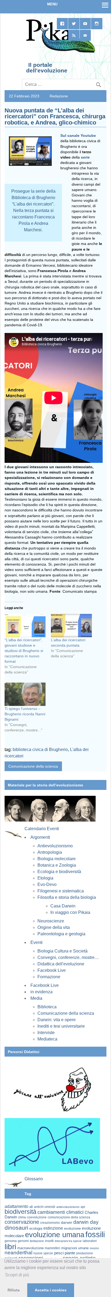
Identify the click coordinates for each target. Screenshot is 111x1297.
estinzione (53, 1228)
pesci (59, 1253)
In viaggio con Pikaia (70, 912)
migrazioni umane (75, 1248)
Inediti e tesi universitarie (61, 1026)
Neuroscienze (50, 921)
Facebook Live (51, 970)
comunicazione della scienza (69, 1217)
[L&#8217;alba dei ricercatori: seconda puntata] (71, 625)
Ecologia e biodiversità (59, 871)
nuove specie (43, 1253)
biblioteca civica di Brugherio (40, 749)
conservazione (22, 1222)
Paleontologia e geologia (61, 934)
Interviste (46, 1032)
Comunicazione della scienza (33, 766)
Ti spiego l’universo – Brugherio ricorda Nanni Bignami (25, 713)
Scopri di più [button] (17, 1275)
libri (10, 1246)
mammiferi (52, 1248)
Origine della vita (53, 927)
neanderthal (18, 1252)
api (83, 1207)
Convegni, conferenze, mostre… (68, 957)
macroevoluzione (30, 1248)
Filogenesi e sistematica (60, 891)
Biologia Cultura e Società (62, 951)
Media (36, 998)
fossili (95, 1234)
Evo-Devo (47, 884)
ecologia (35, 1228)
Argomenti (40, 837)
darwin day (86, 1222)
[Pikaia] (60, 52)
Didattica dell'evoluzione (60, 964)
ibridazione (37, 1241)
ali (31, 1207)
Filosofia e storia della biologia (66, 897)
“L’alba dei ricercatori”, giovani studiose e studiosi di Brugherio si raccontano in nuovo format (24, 651)
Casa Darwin (62, 906)
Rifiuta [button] (14, 1290)
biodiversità (20, 1211)
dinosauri (16, 1228)
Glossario (34, 1179)
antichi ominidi (44, 1207)
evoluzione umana (54, 1235)
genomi (23, 1241)
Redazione (59, 96)
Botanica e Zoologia (56, 865)
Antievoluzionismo (55, 846)
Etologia (45, 878)
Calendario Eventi (42, 828)
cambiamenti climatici (60, 1212)
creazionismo (50, 1222)
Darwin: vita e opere (56, 1019)
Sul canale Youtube (78, 135)
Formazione (48, 976)
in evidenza (41, 992)
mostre (94, 1248)
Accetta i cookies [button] (51, 1290)
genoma (11, 1241)
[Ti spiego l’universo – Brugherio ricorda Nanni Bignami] (25, 694)
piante (70, 1253)
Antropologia (49, 852)
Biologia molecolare (56, 858)
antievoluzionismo (67, 1206)
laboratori (90, 1241)
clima (22, 1217)
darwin (66, 1222)
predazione (84, 1253)
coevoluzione (37, 1217)
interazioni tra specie (68, 1241)
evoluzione (72, 1228)
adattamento (16, 1206)
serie (85, 157)
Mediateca (47, 1039)
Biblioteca (47, 1007)
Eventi (36, 942)
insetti (49, 1241)
